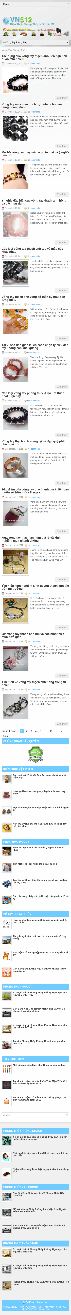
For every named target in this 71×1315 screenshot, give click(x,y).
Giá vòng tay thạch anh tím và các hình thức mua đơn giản (33, 635)
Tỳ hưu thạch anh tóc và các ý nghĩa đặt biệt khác (38, 848)
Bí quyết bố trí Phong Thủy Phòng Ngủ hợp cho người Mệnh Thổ (40, 1026)
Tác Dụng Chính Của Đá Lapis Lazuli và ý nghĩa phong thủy (40, 881)
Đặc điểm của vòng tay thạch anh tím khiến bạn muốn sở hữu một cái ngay (35, 491)
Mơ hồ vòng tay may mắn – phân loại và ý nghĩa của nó (35, 154)
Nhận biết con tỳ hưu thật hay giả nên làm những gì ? (41, 1170)
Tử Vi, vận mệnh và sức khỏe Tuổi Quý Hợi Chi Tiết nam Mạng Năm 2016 (39, 1098)
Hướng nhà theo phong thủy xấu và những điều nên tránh (40, 921)
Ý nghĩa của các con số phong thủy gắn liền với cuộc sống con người (40, 1137)
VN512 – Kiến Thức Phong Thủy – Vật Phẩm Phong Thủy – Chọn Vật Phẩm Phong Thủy (39, 1308)
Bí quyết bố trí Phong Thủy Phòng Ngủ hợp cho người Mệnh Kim (40, 1266)
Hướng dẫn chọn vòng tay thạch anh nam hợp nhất (39, 792)
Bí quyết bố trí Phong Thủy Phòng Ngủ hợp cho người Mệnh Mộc (40, 1250)
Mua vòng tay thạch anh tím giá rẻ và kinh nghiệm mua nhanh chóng (31, 539)
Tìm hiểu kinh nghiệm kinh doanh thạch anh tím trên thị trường (35, 587)
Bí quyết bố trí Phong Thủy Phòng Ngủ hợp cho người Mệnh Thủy (40, 993)
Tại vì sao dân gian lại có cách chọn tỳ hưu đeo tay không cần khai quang (35, 346)
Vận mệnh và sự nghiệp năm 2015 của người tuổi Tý (41, 953)
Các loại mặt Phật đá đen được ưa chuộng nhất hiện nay (40, 776)
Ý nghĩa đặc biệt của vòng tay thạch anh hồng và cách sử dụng (34, 202)
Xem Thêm (62, 98)
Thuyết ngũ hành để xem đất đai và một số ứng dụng (40, 937)
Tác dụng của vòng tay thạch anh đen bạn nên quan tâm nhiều (34, 57)
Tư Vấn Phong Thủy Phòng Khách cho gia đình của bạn (39, 1042)
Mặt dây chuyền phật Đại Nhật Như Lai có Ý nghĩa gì (41, 808)
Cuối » (6, 736)
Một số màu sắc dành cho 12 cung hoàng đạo (39, 1065)
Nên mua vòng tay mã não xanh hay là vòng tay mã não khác (40, 824)
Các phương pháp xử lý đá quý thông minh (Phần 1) (41, 897)
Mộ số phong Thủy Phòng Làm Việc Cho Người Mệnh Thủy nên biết (39, 1210)
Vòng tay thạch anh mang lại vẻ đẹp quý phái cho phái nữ (33, 443)
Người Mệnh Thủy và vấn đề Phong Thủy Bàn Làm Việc (39, 1194)
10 (51, 731)
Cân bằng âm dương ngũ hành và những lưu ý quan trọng (39, 969)
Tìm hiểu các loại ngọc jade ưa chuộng (35, 863)
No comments (33, 64)
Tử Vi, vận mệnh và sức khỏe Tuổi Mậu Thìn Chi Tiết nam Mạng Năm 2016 (40, 1082)
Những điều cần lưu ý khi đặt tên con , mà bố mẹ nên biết (40, 1154)
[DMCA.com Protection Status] (36, 762)
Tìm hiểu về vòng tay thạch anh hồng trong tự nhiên (34, 683)
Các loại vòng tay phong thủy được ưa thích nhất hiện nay (33, 395)
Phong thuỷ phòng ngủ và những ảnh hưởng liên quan (41, 1282)
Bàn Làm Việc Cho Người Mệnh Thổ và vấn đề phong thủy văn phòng (39, 1009)
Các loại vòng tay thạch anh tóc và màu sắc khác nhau (32, 250)
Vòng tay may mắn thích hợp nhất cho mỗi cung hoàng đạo (32, 106)
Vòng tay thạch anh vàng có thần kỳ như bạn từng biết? (33, 298)
